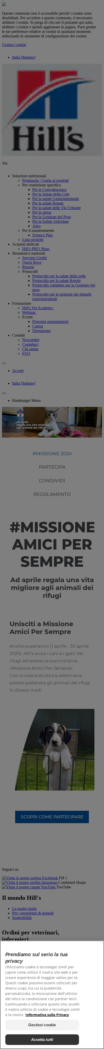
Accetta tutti (42, 1039)
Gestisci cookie (42, 1025)
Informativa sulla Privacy (47, 1014)
